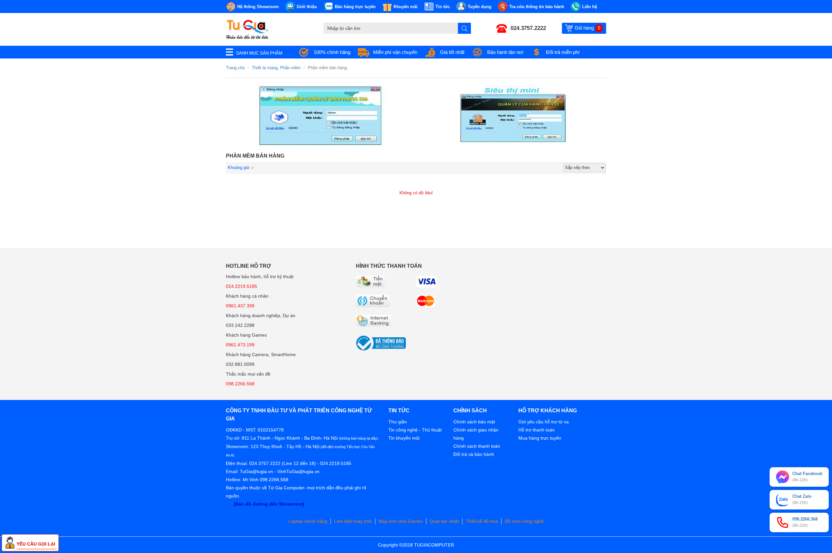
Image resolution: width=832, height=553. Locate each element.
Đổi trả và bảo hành (473, 454)
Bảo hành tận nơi (505, 52)
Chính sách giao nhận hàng (476, 434)
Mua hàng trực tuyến (539, 438)
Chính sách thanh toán (476, 446)
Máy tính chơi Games (401, 521)
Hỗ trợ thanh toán (536, 429)
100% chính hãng (332, 52)
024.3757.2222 (528, 28)
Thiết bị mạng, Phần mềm (276, 67)
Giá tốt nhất (452, 52)
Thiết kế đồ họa (482, 521)
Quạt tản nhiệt (444, 521)
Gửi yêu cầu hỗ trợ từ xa (543, 421)
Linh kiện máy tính (353, 521)
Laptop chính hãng (308, 521)
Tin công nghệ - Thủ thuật (415, 429)
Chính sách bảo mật (474, 421)
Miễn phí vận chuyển (395, 52)
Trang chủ (235, 67)
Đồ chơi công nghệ (524, 521)
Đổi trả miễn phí (562, 52)
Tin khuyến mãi (404, 438)
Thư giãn (397, 421)
